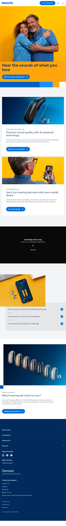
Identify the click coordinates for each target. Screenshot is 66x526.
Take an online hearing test (14, 77)
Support (4, 486)
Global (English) (7, 463)
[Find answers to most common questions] (61, 316)
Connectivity (6, 435)
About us (5, 446)
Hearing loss (6, 440)
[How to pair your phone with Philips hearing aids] (61, 309)
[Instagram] (11, 455)
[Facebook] (7, 455)
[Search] (58, 3)
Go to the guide (14, 209)
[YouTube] (3, 455)
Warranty (5, 489)
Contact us (5, 483)
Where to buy (6, 492)
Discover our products (16, 149)
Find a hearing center (47, 3)
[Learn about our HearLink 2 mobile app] (61, 323)
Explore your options (12, 411)
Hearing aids (6, 430)
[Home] (7, 3)
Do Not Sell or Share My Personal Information (17, 495)
